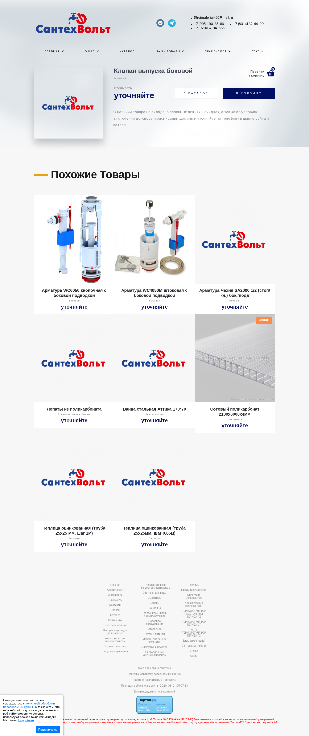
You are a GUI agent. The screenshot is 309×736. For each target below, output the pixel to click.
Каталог (127, 51)
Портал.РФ (169, 679)
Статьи (257, 51)
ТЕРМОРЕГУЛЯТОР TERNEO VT (194, 623)
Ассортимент (115, 589)
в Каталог (196, 93)
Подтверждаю (47, 729)
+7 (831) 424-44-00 (248, 24)
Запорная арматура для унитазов (115, 632)
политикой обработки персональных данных (29, 705)
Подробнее (26, 720)
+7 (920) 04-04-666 (209, 28)
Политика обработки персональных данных (154, 673)
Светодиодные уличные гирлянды (154, 654)
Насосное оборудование (154, 622)
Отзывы (115, 610)
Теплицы (193, 584)
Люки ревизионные (115, 625)
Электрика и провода (154, 647)
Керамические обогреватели (194, 604)
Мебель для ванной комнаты (154, 641)
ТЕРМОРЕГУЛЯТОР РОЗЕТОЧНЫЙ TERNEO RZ (194, 613)
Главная (115, 584)
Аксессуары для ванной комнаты (115, 640)
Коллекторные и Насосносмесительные (155, 586)
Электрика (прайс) (193, 640)
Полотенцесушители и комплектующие (154, 614)
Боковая (120, 78)
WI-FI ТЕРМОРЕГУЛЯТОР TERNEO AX (194, 632)
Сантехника (115, 620)
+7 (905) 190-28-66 (209, 24)
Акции (193, 655)
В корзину (249, 93)
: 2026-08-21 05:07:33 (173, 685)
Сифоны (155, 602)
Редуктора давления (115, 651)
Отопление (154, 629)
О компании (115, 594)
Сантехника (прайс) (194, 645)
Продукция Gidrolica (193, 589)
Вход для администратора (154, 668)
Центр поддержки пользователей (154, 691)
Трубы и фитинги (154, 634)
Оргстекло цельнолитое (194, 596)
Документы (115, 600)
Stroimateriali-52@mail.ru (213, 18)
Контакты (115, 605)
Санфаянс (154, 608)
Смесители (154, 597)
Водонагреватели (115, 646)
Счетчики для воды (154, 592)
